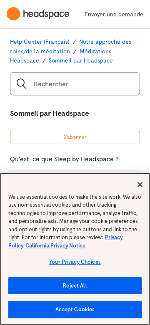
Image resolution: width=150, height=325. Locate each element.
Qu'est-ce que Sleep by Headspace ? (64, 159)
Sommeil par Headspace (81, 60)
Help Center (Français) (40, 41)
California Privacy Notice (55, 245)
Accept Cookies (75, 309)
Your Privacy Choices (75, 261)
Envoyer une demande (114, 14)
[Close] (140, 184)
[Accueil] (42, 14)
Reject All (75, 285)
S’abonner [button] (75, 137)
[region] (75, 249)
